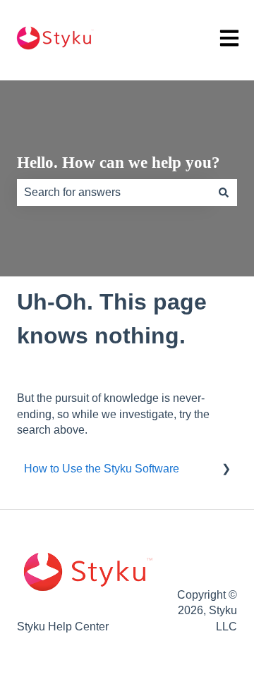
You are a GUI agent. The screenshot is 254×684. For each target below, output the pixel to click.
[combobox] (113, 192)
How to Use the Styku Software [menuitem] (101, 469)
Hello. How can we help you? (118, 162)
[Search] (223, 192)
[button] (225, 470)
